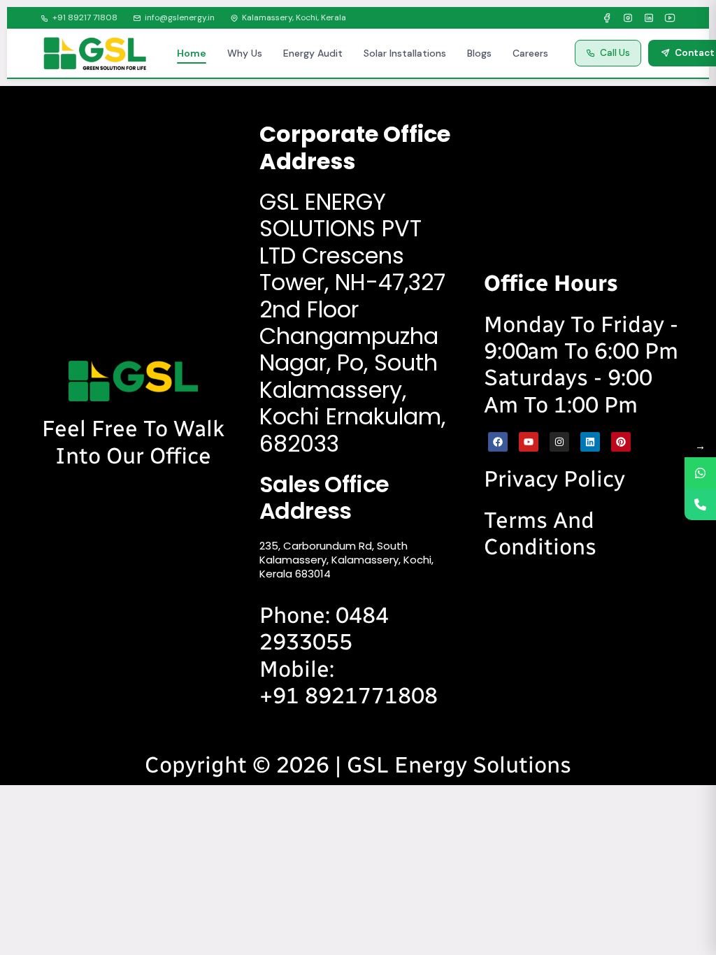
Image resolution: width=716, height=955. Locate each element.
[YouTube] (669, 18)
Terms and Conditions (540, 533)
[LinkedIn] (648, 18)
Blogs (479, 53)
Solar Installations (405, 53)
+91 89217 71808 (84, 17)
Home (191, 53)
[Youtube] (528, 442)
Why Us (244, 53)
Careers (530, 53)
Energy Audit (313, 53)
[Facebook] (607, 18)
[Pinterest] (621, 442)
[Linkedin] (590, 442)
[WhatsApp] (700, 473)
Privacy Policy (554, 479)
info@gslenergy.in (180, 17)
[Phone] (700, 504)
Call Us (615, 53)
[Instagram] (627, 18)
